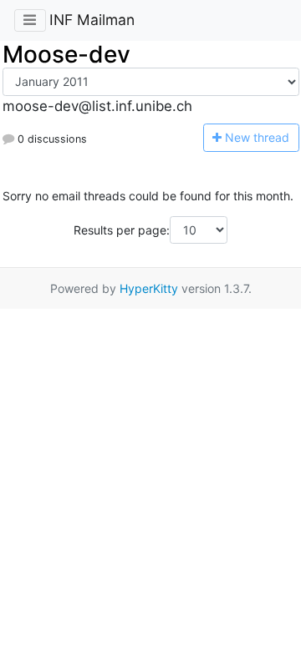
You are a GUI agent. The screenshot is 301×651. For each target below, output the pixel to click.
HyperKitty (149, 288)
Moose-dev (66, 54)
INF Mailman (92, 19)
